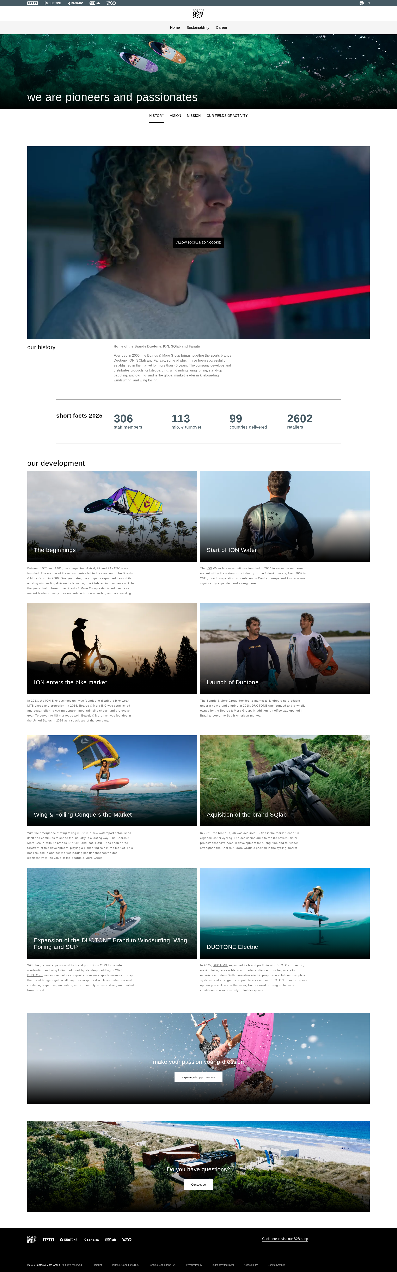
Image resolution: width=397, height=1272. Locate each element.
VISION (175, 115)
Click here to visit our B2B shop (285, 1239)
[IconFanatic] (75, 3)
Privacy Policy (194, 1265)
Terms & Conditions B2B (162, 1265)
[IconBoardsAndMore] (198, 14)
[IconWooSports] (111, 3)
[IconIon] (32, 3)
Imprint (98, 1265)
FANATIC (74, 842)
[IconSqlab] (95, 3)
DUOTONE (259, 705)
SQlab (231, 833)
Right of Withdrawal (223, 1265)
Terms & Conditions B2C (125, 1265)
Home (175, 27)
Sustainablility (198, 27)
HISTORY (156, 115)
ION (209, 568)
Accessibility (251, 1265)
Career (221, 27)
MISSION (194, 115)
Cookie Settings (276, 1265)
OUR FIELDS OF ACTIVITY (227, 115)
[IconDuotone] (53, 3)
